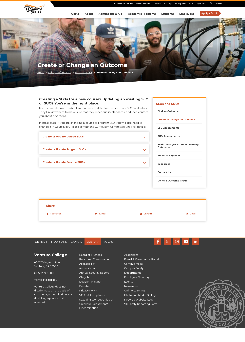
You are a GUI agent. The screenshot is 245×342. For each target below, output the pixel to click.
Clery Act (85, 277)
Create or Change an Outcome (176, 119)
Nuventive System (169, 155)
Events (128, 281)
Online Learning (134, 290)
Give (191, 4)
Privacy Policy (88, 290)
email (193, 213)
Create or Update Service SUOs (64, 162)
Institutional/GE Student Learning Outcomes (178, 146)
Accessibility (87, 263)
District (41, 241)
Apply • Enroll (209, 13)
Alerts (219, 4)
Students (167, 13)
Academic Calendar (123, 4)
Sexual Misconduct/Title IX (96, 299)
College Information (59, 72)
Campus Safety (133, 268)
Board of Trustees (90, 254)
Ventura (92, 241)
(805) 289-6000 (44, 273)
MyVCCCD (201, 4)
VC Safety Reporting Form (140, 304)
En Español (180, 4)
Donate (84, 286)
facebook (55, 213)
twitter (102, 213)
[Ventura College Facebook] (157, 241)
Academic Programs (142, 13)
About (89, 13)
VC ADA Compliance (92, 295)
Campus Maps (133, 263)
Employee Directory (137, 277)
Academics (131, 254)
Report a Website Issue (139, 299)
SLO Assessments (168, 128)
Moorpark (59, 241)
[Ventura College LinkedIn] (195, 241)
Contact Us (164, 172)
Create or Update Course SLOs (63, 136)
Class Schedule (143, 4)
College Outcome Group (172, 180)
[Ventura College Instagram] (176, 241)
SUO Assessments (169, 136)
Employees (186, 13)
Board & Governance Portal (141, 259)
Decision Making (90, 281)
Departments (132, 272)
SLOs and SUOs (83, 72)
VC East (109, 241)
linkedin (148, 213)
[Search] (211, 4)
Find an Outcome (168, 111)
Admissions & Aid (110, 13)
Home (40, 72)
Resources (164, 164)
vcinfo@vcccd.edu (45, 279)
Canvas (157, 4)
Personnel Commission (94, 259)
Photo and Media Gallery (140, 295)
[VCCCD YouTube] (185, 241)
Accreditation (87, 268)
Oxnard (77, 241)
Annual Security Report (94, 272)
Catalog (168, 4)
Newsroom (131, 286)
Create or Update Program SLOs (64, 149)
